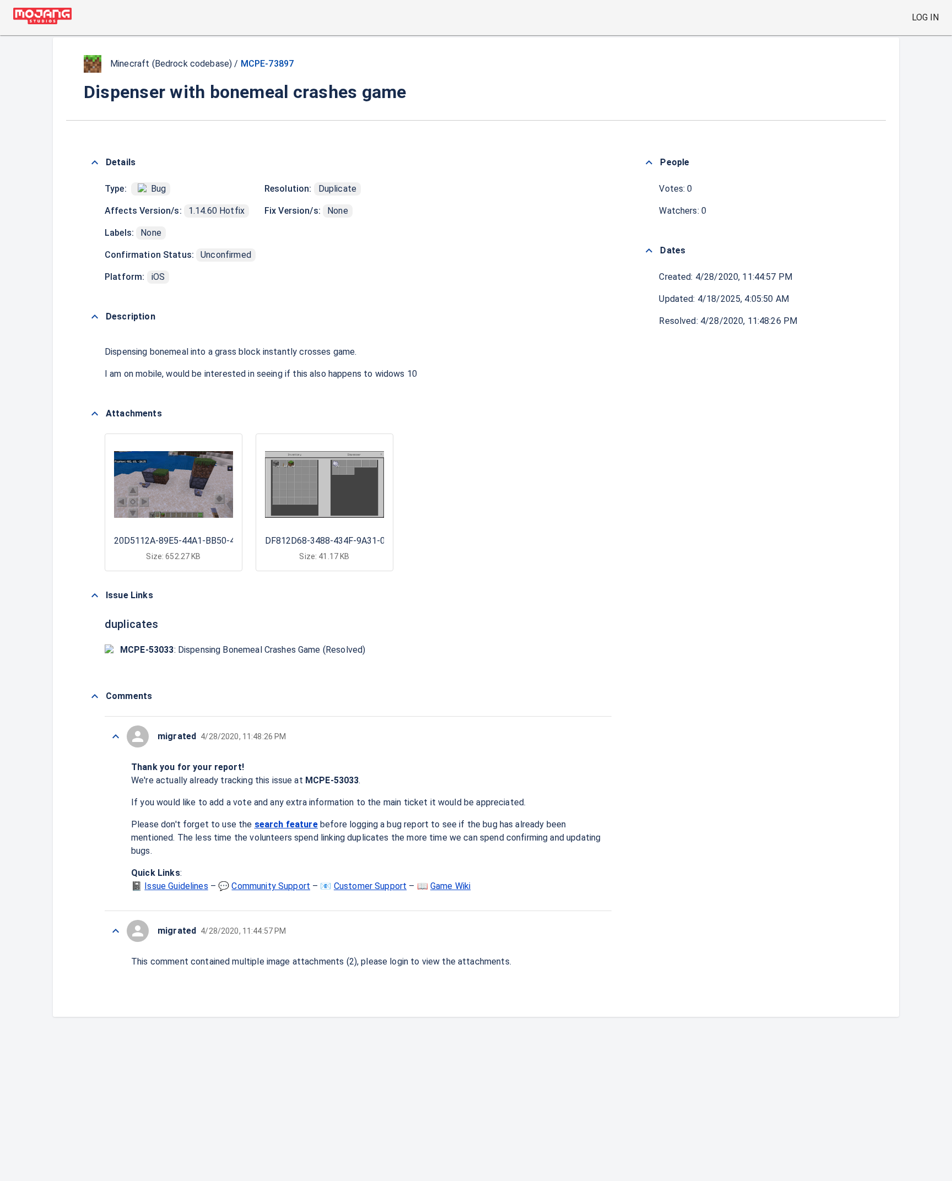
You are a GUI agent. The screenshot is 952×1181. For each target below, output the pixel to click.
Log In (925, 17)
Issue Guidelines (176, 886)
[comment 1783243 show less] (116, 931)
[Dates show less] (649, 251)
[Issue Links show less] (95, 595)
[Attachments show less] (95, 414)
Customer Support (370, 886)
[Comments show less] (95, 696)
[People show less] (649, 162)
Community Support (270, 886)
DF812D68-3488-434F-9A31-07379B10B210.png (361, 540)
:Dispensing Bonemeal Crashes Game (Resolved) (242, 649)
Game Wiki (450, 886)
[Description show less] (95, 317)
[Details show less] (95, 162)
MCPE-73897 (267, 63)
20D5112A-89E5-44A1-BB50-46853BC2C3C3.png (210, 540)
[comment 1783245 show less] (116, 736)
